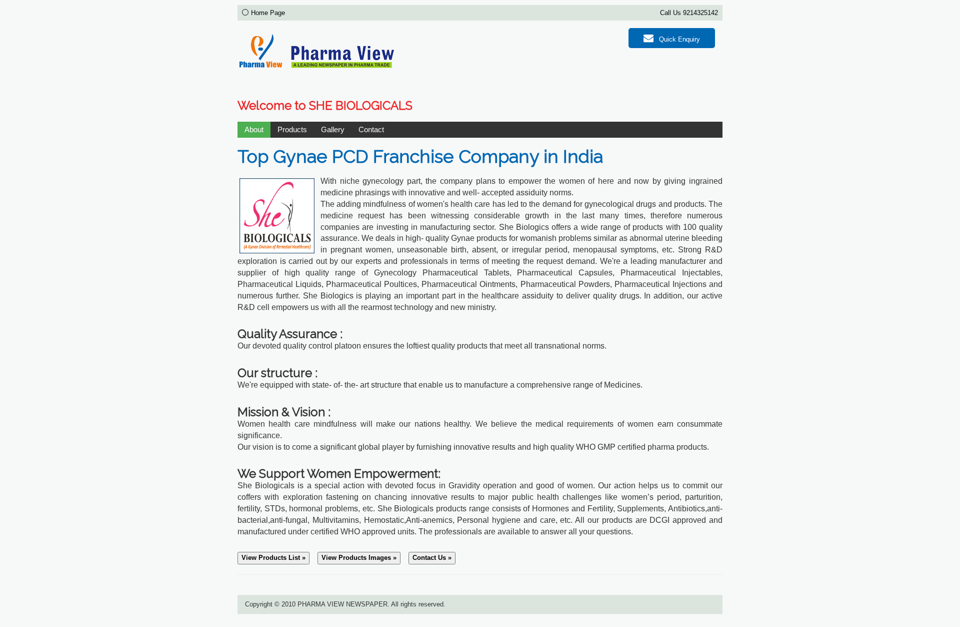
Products (292, 129)
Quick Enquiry (678, 39)
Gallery (332, 129)
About (254, 129)
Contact (371, 129)
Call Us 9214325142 (689, 13)
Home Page (268, 13)
